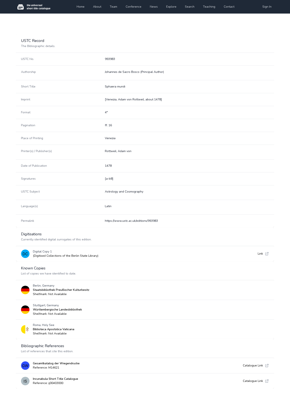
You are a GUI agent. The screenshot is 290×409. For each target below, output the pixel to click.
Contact (229, 7)
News (154, 7)
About (97, 7)
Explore (171, 7)
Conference (133, 7)
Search (189, 7)
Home (80, 7)
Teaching (209, 7)
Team (113, 7)
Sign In (267, 7)
